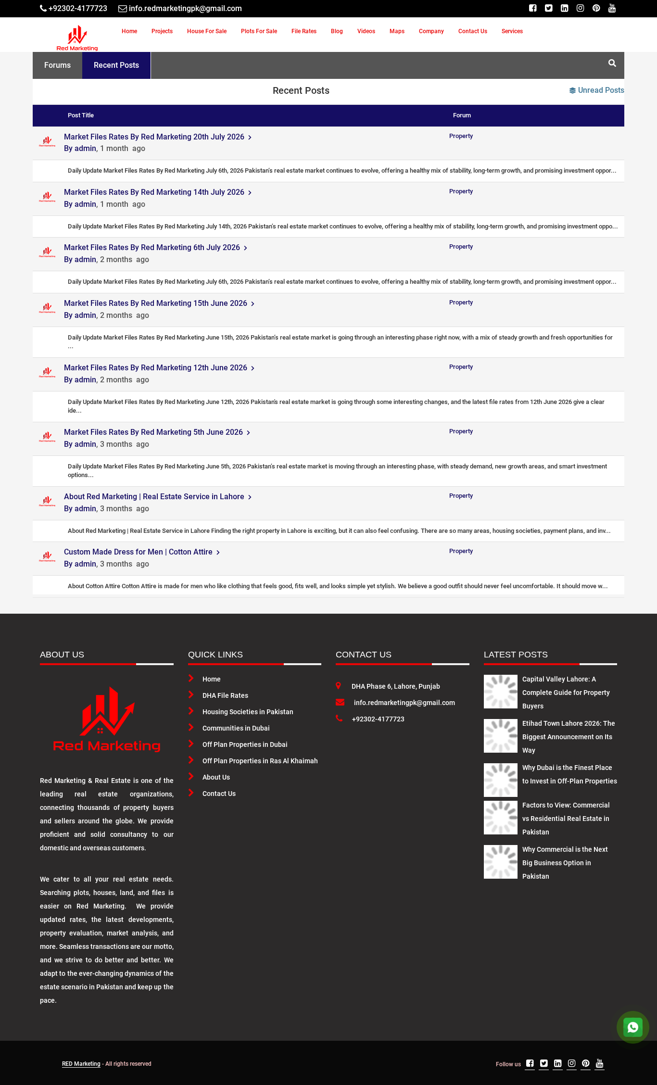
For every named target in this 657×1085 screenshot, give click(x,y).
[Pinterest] (596, 8)
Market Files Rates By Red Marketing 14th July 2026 (156, 192)
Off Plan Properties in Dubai (245, 744)
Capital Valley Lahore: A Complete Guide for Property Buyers (566, 692)
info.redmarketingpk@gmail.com (404, 703)
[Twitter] (548, 8)
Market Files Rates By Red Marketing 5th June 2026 (155, 432)
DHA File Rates (225, 695)
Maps (397, 31)
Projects (162, 31)
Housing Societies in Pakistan (247, 712)
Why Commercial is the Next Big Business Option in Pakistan (565, 862)
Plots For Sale (259, 31)
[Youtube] (612, 8)
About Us (216, 777)
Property (461, 135)
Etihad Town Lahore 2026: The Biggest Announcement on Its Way (568, 736)
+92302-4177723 (378, 719)
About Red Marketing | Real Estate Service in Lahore (156, 496)
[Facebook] (533, 8)
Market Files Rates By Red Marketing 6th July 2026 (154, 247)
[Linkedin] (564, 8)
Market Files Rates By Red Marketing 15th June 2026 (157, 303)
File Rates (303, 31)
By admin (80, 148)
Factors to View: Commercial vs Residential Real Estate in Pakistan (566, 818)
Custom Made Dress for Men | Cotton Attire (140, 551)
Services (512, 31)
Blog (337, 31)
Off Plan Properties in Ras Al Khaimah (260, 761)
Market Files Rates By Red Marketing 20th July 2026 (156, 136)
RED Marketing (81, 1063)
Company (431, 31)
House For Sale (207, 31)
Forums (57, 65)
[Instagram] (580, 8)
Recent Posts (116, 65)
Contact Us (472, 31)
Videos (366, 31)
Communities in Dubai (236, 728)
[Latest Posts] (501, 690)
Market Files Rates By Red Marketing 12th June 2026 (157, 367)
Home (129, 31)
